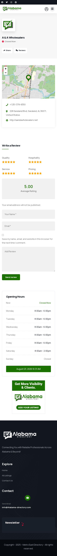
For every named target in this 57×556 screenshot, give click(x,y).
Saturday (10, 350)
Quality (6, 157)
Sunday (9, 358)
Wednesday (12, 326)
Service (6, 169)
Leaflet (52, 97)
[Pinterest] (16, 2)
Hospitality (34, 157)
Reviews (21, 50)
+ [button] (5, 68)
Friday (9, 342)
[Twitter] (7, 2)
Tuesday (10, 318)
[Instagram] (11, 2)
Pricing (32, 169)
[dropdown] (52, 9)
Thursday (10, 334)
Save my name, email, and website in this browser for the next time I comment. (27, 241)
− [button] (5, 72)
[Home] (12, 9)
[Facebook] (2, 2)
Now (8, 302)
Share (8, 50)
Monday (10, 310)
